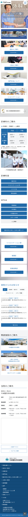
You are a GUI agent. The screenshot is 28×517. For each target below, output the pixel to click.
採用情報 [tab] (22, 289)
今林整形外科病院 (7, 507)
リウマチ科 (14, 189)
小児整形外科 (14, 213)
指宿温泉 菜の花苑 (8, 509)
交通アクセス (14, 447)
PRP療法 (14, 209)
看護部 (4, 489)
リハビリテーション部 (9, 490)
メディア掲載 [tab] (19, 293)
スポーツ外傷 (14, 217)
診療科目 (5, 471)
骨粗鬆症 (14, 205)
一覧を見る (14, 325)
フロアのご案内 (14, 451)
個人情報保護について (9, 502)
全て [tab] (5, 289)
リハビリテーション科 (14, 185)
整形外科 (14, 181)
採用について (6, 494)
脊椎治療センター (7, 465)
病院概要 (5, 483)
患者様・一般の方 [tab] (13, 289)
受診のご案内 (6, 468)
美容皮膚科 (14, 193)
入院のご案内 (6, 480)
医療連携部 (6, 492)
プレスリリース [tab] (9, 293)
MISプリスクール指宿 (9, 511)
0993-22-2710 (14, 402)
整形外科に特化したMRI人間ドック (14, 230)
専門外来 (5, 474)
